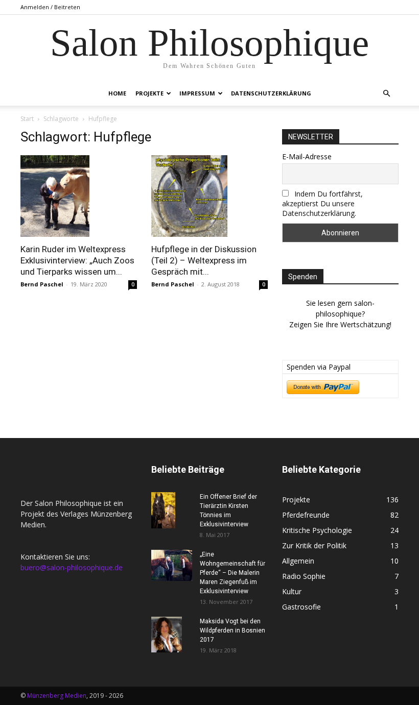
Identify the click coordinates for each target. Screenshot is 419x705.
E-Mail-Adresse (307, 156)
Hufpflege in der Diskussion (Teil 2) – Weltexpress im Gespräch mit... (204, 260)
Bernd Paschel (41, 284)
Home (117, 93)
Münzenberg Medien (56, 695)
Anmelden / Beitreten (50, 7)
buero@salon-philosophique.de (71, 567)
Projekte (149, 93)
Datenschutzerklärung (271, 93)
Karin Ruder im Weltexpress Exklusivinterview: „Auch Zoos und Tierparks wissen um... (77, 260)
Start (27, 118)
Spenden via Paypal (319, 367)
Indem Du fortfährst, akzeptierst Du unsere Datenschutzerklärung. (322, 203)
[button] (386, 94)
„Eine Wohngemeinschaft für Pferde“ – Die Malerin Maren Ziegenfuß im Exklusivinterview (232, 573)
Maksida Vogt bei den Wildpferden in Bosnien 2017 (232, 630)
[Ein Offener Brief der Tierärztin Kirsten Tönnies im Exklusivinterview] (171, 510)
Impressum (197, 93)
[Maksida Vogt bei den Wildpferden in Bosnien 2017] (171, 634)
